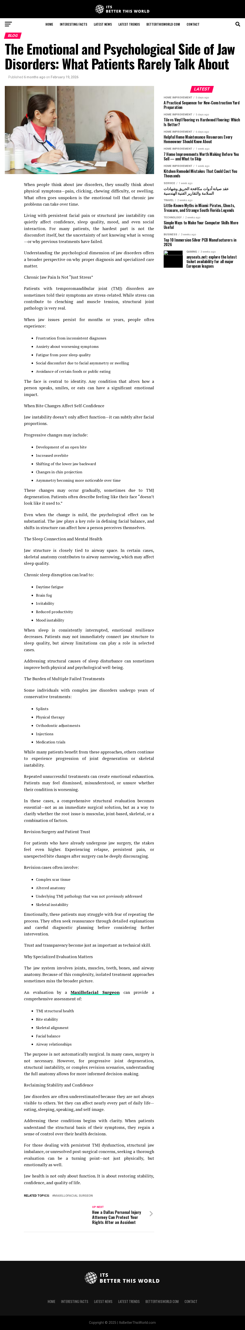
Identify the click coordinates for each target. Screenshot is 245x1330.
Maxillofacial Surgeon (73, 1195)
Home (49, 24)
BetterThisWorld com (163, 24)
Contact (193, 24)
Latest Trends (129, 24)
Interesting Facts (73, 24)
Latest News (103, 24)
